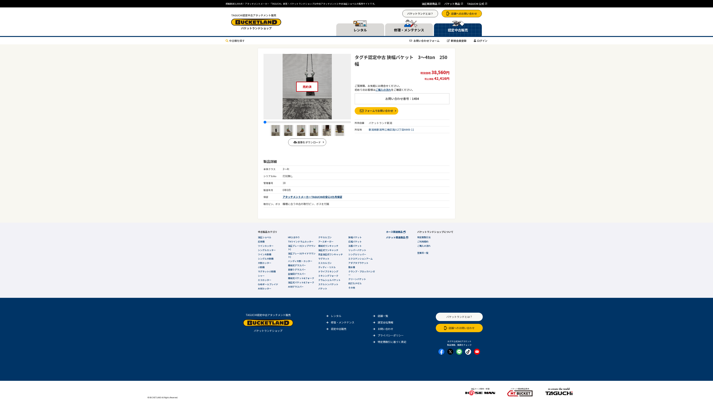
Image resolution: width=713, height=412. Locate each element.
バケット (322, 288)
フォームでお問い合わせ (378, 111)
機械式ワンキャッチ (328, 245)
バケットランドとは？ (420, 13)
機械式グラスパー (297, 265)
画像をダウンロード (309, 142)
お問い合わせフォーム (426, 41)
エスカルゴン (325, 262)
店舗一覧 (383, 316)
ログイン (482, 41)
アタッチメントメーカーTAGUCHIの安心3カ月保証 (312, 197)
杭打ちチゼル (355, 283)
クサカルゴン (325, 237)
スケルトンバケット (328, 284)
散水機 (351, 267)
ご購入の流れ (383, 90)
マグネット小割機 (267, 271)
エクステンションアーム (360, 258)
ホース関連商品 (394, 232)
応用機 (261, 241)
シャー (261, 275)
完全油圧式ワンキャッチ (330, 254)
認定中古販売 (338, 329)
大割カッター (264, 262)
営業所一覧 (422, 252)
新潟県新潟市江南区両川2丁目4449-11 (391, 129)
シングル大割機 (266, 258)
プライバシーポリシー (391, 335)
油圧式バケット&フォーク (301, 282)
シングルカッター (267, 250)
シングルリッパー (357, 254)
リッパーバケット (357, 250)
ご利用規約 (422, 241)
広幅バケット (355, 241)
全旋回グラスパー (297, 273)
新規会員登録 (458, 41)
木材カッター (264, 288)
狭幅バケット (355, 237)
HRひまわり (294, 237)
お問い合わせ (385, 329)
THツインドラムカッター (300, 241)
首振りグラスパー (297, 269)
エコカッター (264, 279)
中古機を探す (237, 41)
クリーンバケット (357, 279)
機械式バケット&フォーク (301, 278)
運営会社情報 (385, 322)
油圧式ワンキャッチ (328, 250)
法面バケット (355, 245)
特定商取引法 (424, 237)
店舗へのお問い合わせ (464, 13)
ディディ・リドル (327, 267)
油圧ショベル (264, 237)
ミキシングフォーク (328, 275)
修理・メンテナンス (342, 322)
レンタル (336, 316)
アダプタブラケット (358, 262)
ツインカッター (266, 245)
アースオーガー (325, 241)
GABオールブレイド (268, 284)
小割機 (261, 267)
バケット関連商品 (396, 237)
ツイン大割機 (264, 254)
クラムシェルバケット (329, 279)
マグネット (323, 258)
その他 (351, 287)
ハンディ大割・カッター (300, 261)
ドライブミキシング (328, 271)
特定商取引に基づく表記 (392, 342)
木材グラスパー (296, 286)
